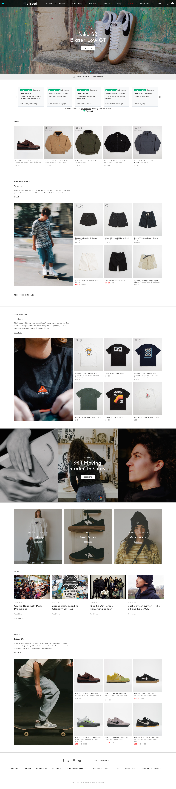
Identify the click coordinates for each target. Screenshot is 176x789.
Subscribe (81, 415)
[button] (130, 371)
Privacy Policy (65, 432)
